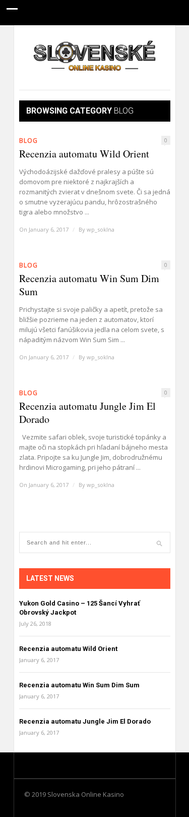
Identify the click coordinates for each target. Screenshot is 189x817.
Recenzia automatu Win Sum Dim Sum (89, 285)
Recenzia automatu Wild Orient (84, 153)
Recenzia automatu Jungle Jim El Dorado (87, 413)
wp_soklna (100, 229)
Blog (28, 140)
